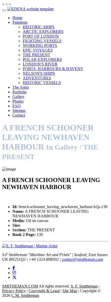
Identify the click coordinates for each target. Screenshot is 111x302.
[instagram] (14, 273)
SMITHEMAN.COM (20, 286)
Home (17, 17)
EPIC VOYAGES (38, 50)
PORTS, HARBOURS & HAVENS (53, 69)
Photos (17, 101)
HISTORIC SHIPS (38, 27)
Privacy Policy (14, 291)
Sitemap (19, 110)
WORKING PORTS (40, 45)
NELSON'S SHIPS (39, 73)
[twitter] (14, 277)
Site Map (69, 291)
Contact (18, 115)
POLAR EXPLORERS (42, 59)
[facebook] (13, 268)
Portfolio (19, 92)
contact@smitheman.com (82, 259)
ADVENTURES (37, 78)
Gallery (18, 96)
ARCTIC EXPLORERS (43, 31)
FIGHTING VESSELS (42, 41)
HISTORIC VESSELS (42, 82)
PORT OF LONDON (41, 36)
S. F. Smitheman (84, 286)
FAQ (16, 106)
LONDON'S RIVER (40, 64)
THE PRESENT (36, 55)
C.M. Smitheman (25, 295)
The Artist (20, 87)
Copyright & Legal (44, 291)
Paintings (19, 22)
